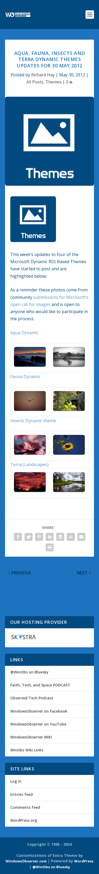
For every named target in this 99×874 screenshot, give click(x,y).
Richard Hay (43, 75)
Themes (53, 82)
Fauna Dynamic (25, 376)
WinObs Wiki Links (26, 749)
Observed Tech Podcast (31, 697)
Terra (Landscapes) (29, 464)
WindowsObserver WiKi (31, 737)
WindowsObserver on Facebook (38, 711)
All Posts (34, 82)
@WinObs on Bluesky (29, 672)
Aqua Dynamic (24, 333)
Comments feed (25, 807)
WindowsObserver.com (26, 861)
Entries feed (21, 794)
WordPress (83, 861)
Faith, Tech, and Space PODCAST (40, 684)
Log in (15, 781)
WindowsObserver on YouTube (38, 724)
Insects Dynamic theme (33, 421)
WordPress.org (23, 820)
